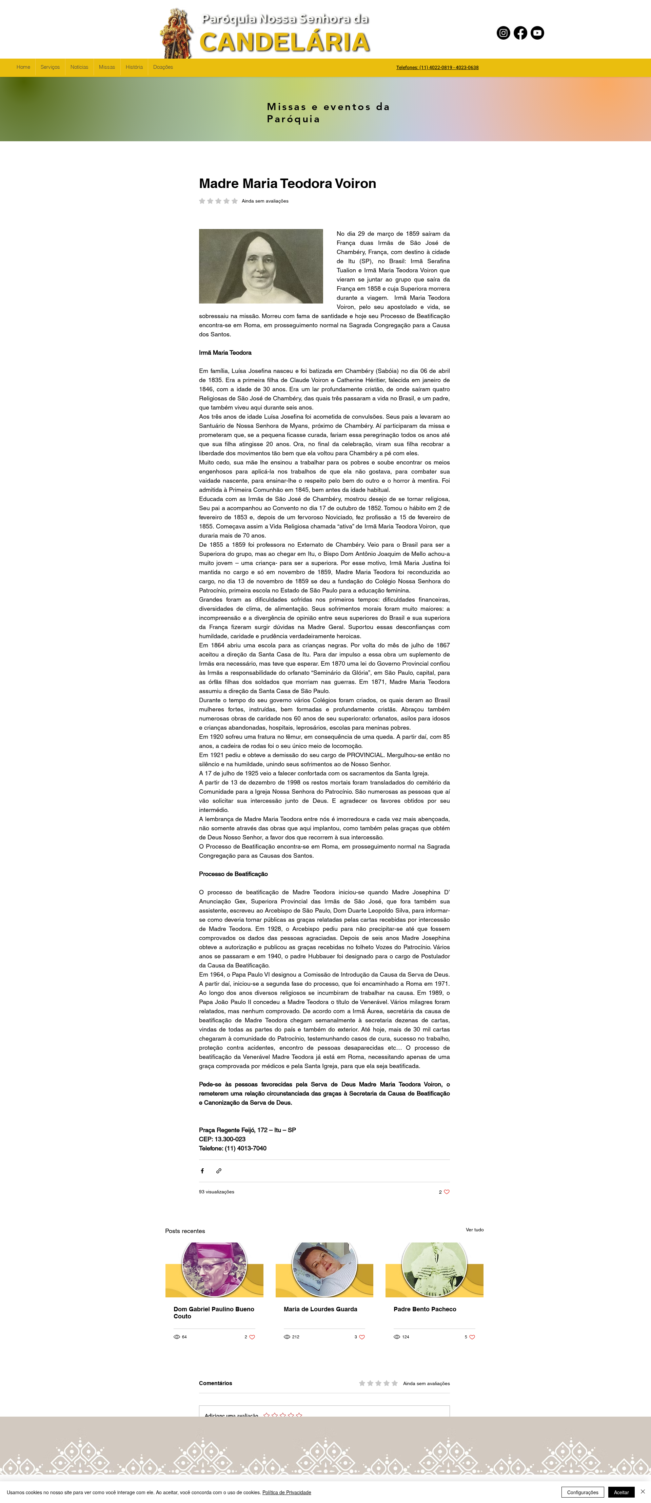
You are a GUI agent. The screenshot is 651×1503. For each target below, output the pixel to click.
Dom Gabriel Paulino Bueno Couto (214, 1313)
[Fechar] (643, 1492)
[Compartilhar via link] (219, 1171)
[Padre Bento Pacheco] (435, 1270)
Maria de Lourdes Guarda (320, 1309)
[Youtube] (537, 33)
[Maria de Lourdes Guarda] (325, 1270)
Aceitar (621, 1492)
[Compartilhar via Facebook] (202, 1171)
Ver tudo (475, 1229)
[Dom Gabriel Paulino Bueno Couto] (214, 1270)
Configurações (582, 1492)
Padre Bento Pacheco (425, 1309)
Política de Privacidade (286, 1492)
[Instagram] (503, 33)
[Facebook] (520, 33)
